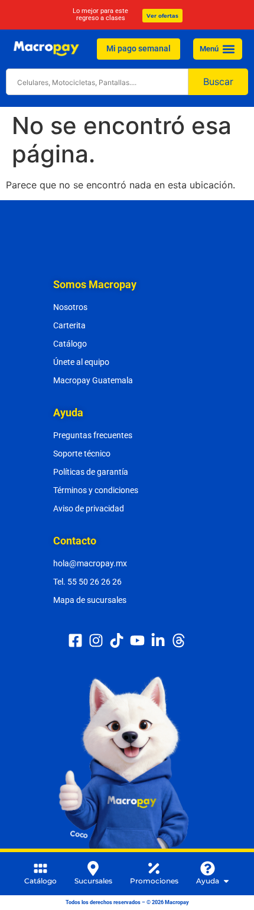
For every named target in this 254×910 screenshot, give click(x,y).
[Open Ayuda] (226, 881)
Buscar (218, 81)
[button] (228, 48)
